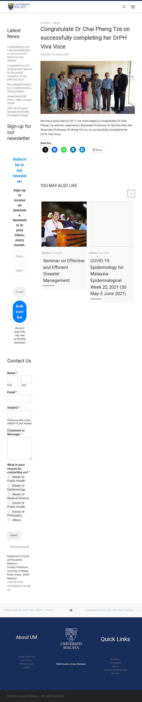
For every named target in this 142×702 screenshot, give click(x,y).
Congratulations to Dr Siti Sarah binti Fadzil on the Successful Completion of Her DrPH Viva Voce (19, 72)
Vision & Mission (26, 656)
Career (26, 667)
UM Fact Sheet (27, 664)
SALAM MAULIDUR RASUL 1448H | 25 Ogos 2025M (19, 100)
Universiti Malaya (27, 696)
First (9, 385)
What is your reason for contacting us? (18, 468)
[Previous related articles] (123, 193)
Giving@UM (115, 662)
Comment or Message (16, 432)
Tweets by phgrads (19, 547)
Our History (26, 660)
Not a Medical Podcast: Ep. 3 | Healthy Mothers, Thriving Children (19, 88)
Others (16, 520)
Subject (13, 407)
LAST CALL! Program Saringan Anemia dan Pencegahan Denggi (18, 112)
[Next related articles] (131, 193)
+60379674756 (15, 582)
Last (23, 385)
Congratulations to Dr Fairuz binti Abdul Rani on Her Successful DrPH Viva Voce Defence (18, 54)
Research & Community (115, 670)
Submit (13, 535)
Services (115, 673)
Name (12, 373)
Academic (115, 659)
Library (115, 666)
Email (12, 392)
